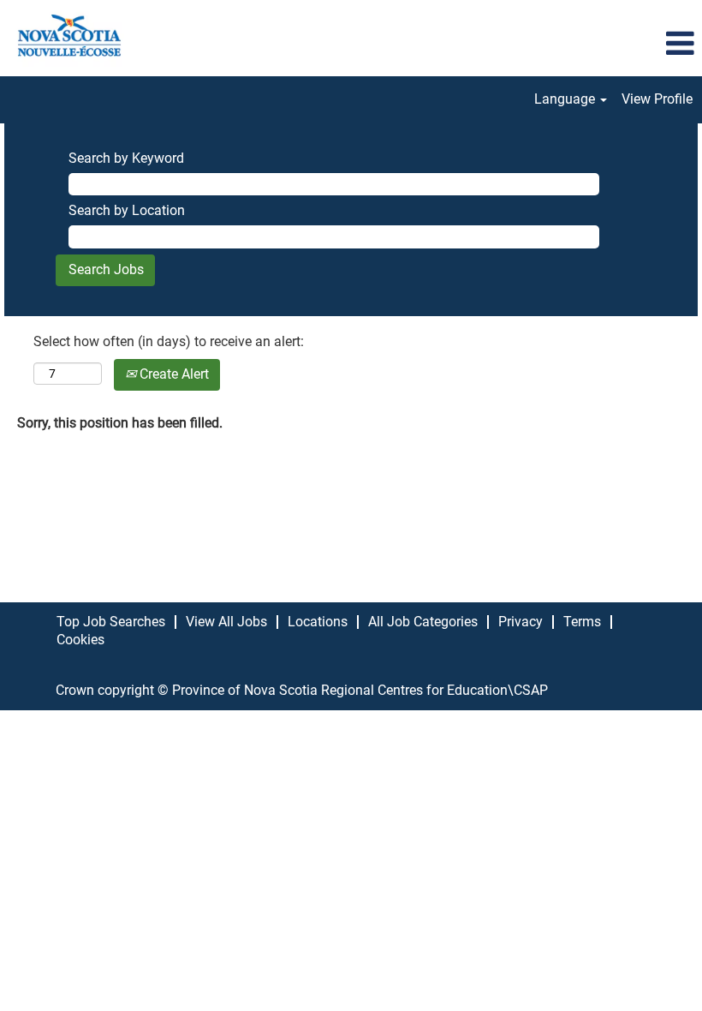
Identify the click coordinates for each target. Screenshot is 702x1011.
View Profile (657, 99)
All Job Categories (423, 621)
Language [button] (566, 99)
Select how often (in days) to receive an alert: (168, 341)
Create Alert (172, 374)
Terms (582, 621)
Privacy (520, 621)
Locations (318, 621)
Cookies (80, 639)
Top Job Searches (111, 621)
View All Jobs (226, 621)
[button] (585, 44)
